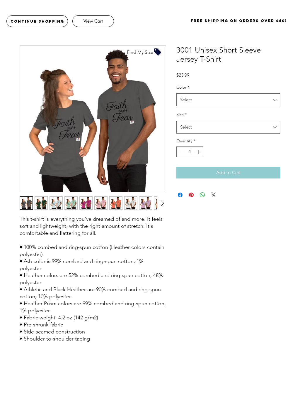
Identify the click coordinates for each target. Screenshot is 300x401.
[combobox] (228, 99)
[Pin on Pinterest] (191, 194)
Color (182, 87)
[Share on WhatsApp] (202, 194)
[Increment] (198, 152)
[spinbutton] (190, 152)
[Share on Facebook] (180, 194)
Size (181, 114)
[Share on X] (213, 194)
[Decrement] (181, 152)
